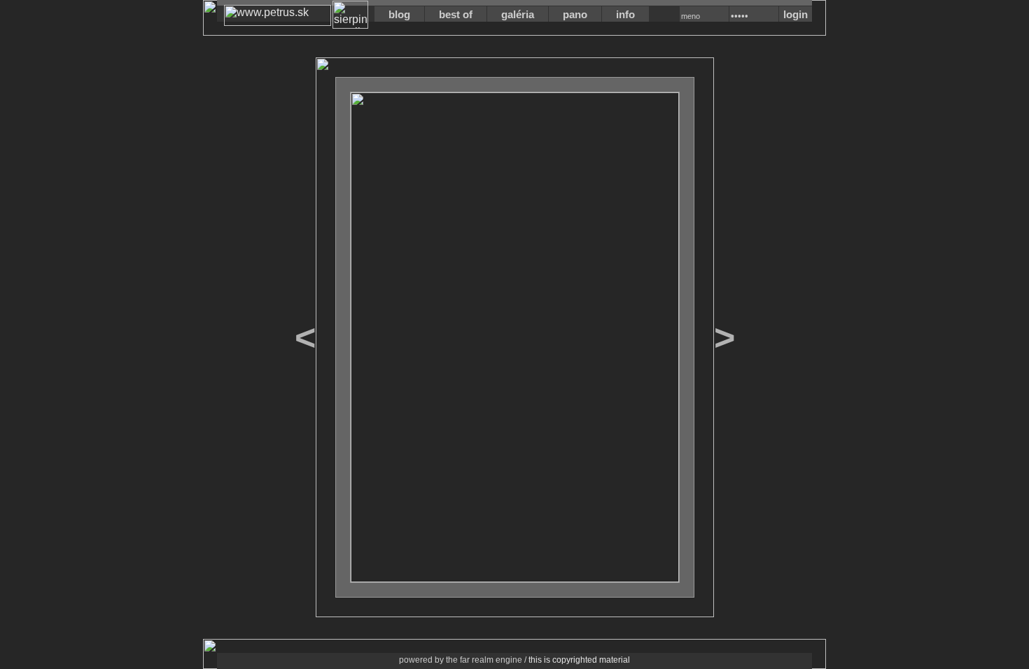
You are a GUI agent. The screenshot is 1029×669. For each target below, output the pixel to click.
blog (399, 14)
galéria (517, 14)
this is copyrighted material (579, 660)
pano (575, 14)
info (625, 14)
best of (455, 14)
